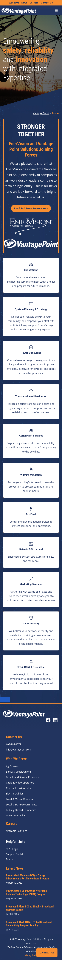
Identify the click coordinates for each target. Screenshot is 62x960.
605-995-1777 (13, 744)
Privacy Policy (31, 954)
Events (10, 859)
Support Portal (14, 854)
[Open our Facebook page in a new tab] (48, 720)
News (24, 2)
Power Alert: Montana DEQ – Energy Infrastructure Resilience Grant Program (27, 877)
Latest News (14, 868)
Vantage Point (41, 113)
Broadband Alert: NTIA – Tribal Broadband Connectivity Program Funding (29, 924)
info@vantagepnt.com (18, 749)
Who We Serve (16, 759)
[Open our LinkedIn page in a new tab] (55, 720)
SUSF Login (12, 849)
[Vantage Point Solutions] (19, 10)
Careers (34, 2)
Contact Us (46, 952)
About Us (14, 2)
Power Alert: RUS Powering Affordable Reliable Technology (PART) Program (27, 892)
